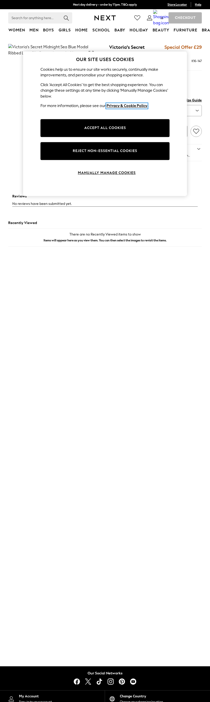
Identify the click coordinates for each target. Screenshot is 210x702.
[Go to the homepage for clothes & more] (105, 17)
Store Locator (177, 4)
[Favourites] (137, 18)
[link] (149, 18)
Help (198, 4)
